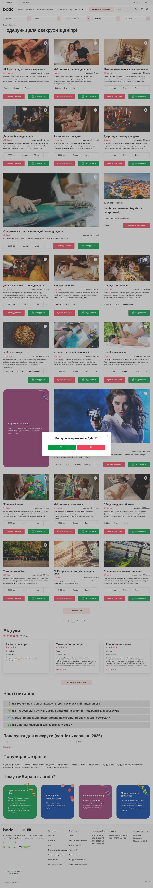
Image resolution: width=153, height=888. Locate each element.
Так (61, 447)
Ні (91, 447)
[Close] (107, 435)
